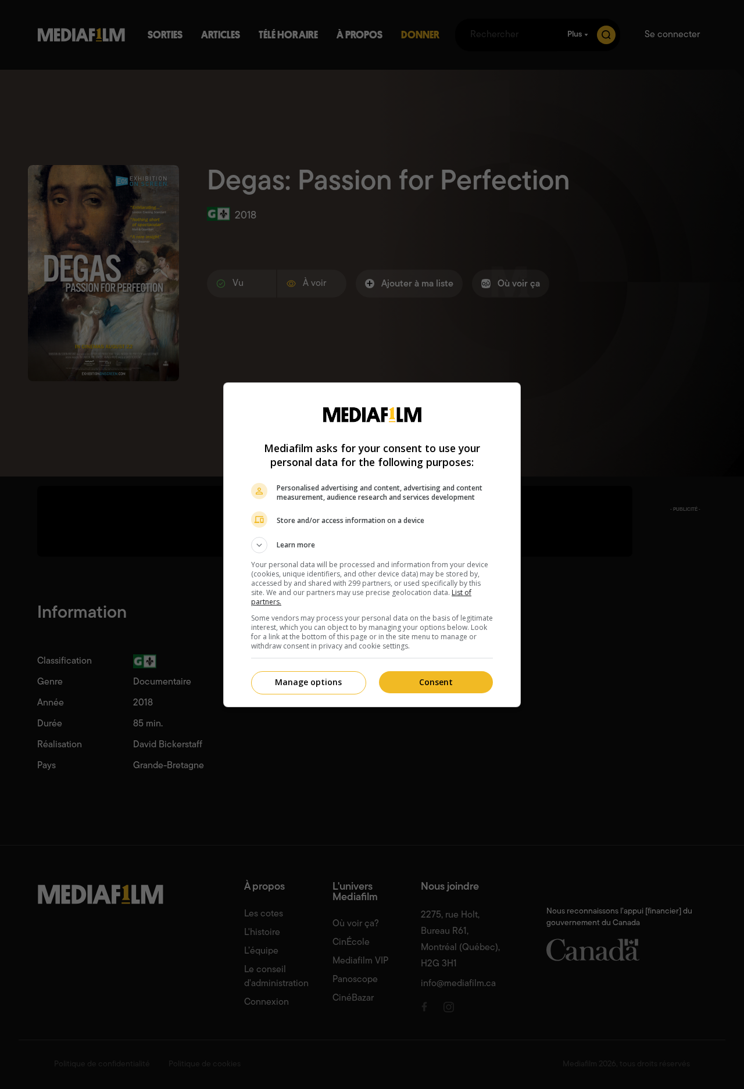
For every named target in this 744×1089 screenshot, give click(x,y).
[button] (372, 545)
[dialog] (372, 544)
